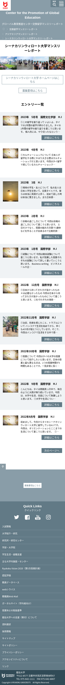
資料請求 (6, 624)
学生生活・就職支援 (12, 554)
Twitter (17, 517)
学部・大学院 (8, 547)
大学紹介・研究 (9, 533)
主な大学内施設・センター (15, 561)
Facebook (27, 517)
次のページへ (51, 450)
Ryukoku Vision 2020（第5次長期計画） (22, 568)
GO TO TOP (3, 466)
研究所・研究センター (13, 540)
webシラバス (8, 589)
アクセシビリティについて (15, 659)
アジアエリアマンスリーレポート (21, 34)
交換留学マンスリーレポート (23, 29)
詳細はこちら (51, 137)
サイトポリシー (9, 645)
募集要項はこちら (32, 90)
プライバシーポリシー (13, 652)
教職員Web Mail (10, 596)
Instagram (48, 517)
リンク (5, 666)
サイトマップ (8, 638)
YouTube (38, 517)
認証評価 (6, 575)
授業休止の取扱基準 (12, 610)
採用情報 (6, 631)
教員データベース (10, 582)
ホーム (3, 29)
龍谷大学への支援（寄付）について (19, 617)
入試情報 (6, 526)
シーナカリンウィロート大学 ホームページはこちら (32, 80)
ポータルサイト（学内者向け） (17, 603)
